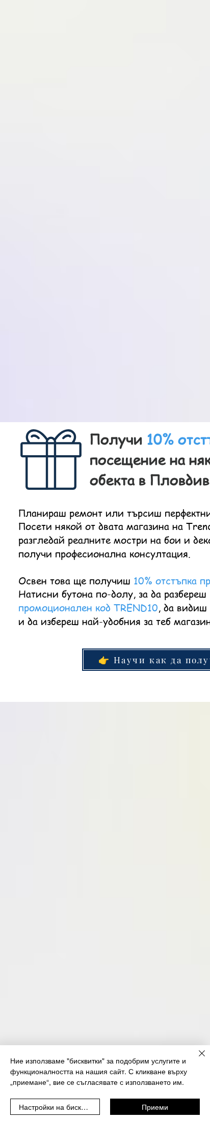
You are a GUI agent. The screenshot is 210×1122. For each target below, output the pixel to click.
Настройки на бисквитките (59, 1107)
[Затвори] (195, 1059)
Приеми (155, 1107)
